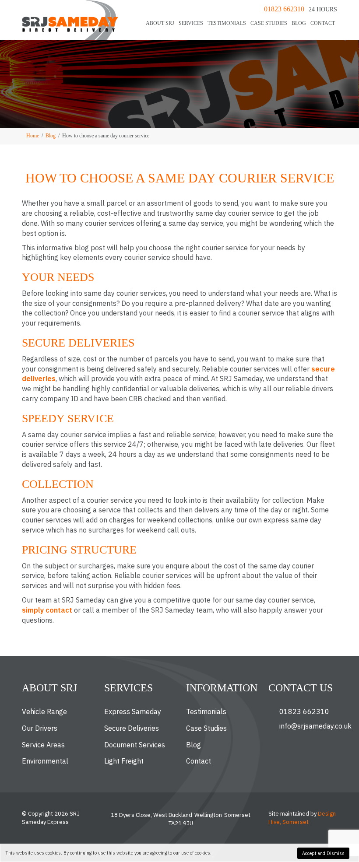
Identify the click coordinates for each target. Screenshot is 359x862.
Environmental (45, 761)
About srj (160, 23)
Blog (299, 23)
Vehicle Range (44, 711)
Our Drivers (39, 728)
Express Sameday (132, 711)
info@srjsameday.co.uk (315, 726)
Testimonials (227, 23)
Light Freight (124, 761)
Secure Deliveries (131, 728)
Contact (322, 23)
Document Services (134, 744)
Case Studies (268, 23)
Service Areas (43, 744)
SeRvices (191, 23)
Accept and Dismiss (323, 853)
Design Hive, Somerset (302, 818)
